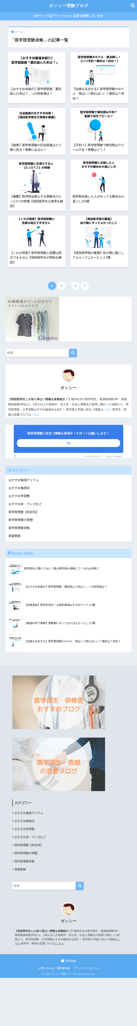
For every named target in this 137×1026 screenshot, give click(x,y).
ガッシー (97, 457)
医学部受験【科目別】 (24, 512)
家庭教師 (15, 536)
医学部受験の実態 (21, 520)
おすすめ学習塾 (19, 496)
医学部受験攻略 (19, 528)
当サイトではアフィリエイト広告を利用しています (68, 15)
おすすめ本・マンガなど (25, 504)
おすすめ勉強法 (19, 488)
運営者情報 (63, 968)
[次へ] (85, 286)
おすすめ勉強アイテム (24, 480)
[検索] (73, 353)
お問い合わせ (47, 968)
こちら (107, 409)
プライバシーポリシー (86, 968)
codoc (118, 457)
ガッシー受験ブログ (69, 5)
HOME (71, 961)
